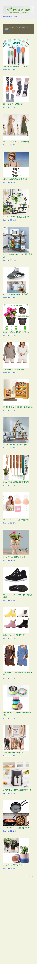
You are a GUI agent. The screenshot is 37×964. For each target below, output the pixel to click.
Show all (9, 31)
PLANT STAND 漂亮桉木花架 (15, 444)
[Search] (32, 3)
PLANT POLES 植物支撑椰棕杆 (16, 482)
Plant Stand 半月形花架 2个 (16, 217)
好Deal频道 (13, 16)
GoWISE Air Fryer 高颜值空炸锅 (17, 790)
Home (5, 16)
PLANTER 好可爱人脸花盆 (14, 557)
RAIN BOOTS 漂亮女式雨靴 (14, 635)
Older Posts (28, 877)
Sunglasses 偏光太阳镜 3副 (15, 179)
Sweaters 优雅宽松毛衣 (13, 369)
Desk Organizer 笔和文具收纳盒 (18, 407)
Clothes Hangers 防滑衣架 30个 (18, 294)
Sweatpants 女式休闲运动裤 (15, 752)
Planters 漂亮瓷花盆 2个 (14, 865)
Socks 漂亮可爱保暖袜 (13, 104)
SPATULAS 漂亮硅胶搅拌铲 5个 (16, 66)
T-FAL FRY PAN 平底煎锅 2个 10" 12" (18, 827)
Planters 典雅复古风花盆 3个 (16, 332)
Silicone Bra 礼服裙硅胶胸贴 (16, 519)
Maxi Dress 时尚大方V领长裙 (16, 141)
